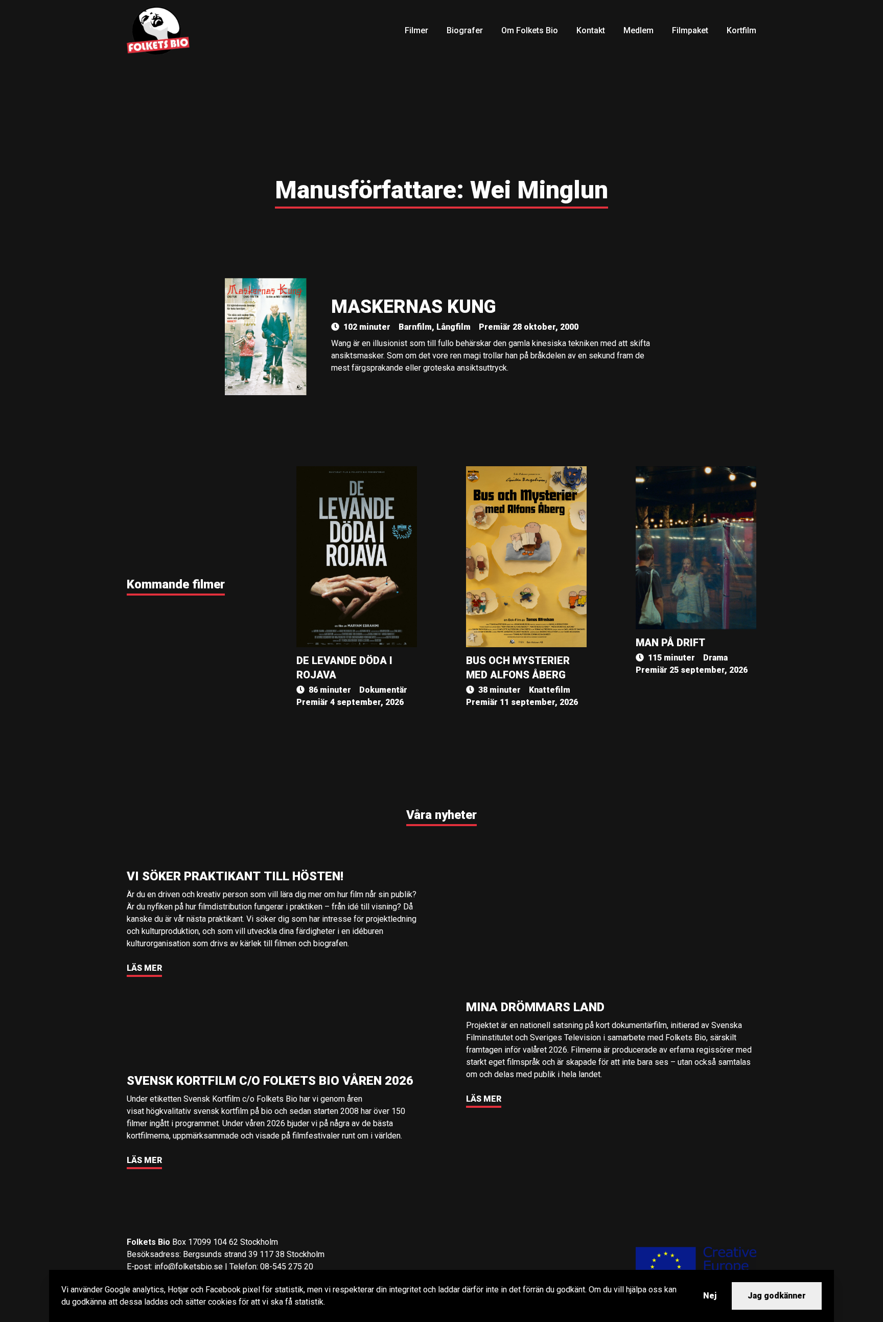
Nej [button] (709, 1296)
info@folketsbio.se (188, 1266)
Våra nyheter (441, 815)
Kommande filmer (176, 584)
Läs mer (144, 968)
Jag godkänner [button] (777, 1296)
